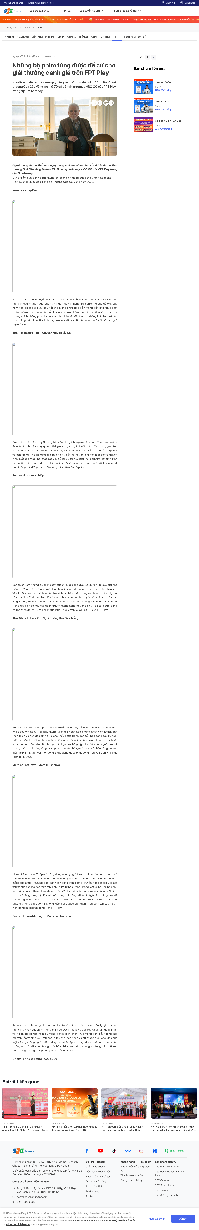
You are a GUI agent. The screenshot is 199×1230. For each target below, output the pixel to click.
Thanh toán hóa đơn (132, 1175)
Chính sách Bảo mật (18, 1224)
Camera (71, 37)
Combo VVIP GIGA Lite (168, 120)
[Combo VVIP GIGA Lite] (143, 124)
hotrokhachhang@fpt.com (32, 1196)
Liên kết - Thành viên (98, 1171)
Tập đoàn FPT (94, 1186)
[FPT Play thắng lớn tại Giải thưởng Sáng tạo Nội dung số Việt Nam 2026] (75, 1103)
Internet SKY (162, 101)
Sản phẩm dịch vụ (39, 10)
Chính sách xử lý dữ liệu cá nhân (117, 1220)
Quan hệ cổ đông (96, 1181)
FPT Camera (162, 1180)
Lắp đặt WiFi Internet (167, 1166)
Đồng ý (183, 1218)
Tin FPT (40, 27)
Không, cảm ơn (157, 1218)
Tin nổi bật (8, 37)
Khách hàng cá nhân (13, 3)
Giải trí (61, 37)
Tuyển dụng (93, 1191)
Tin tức (66, 10)
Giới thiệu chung (95, 1166)
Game (94, 37)
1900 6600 (178, 1151)
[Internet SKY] (143, 105)
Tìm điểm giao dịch (166, 1195)
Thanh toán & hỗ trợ (125, 10)
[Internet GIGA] (143, 86)
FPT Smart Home (165, 1185)
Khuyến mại (23, 37)
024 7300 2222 (26, 1201)
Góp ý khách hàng (131, 1180)
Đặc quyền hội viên (90, 10)
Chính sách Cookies (85, 1220)
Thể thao (83, 37)
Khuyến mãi (162, 1190)
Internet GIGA (163, 82)
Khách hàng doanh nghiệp (41, 3)
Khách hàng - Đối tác (98, 1176)
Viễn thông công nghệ (43, 37)
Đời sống (105, 37)
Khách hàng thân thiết (135, 37)
